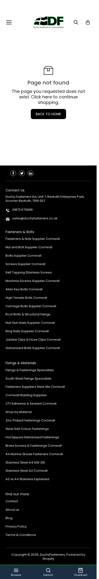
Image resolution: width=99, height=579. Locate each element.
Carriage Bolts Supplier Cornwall (31, 306)
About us (12, 510)
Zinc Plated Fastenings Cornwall (30, 421)
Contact (12, 501)
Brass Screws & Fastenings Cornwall (34, 446)
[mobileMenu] (9, 22)
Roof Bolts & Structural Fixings (28, 314)
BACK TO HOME (48, 114)
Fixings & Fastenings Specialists (30, 370)
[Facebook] (13, 173)
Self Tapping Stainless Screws (29, 273)
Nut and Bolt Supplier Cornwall (29, 247)
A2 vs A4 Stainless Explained (27, 479)
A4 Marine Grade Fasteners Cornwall (34, 454)
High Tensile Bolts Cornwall (26, 298)
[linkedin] (30, 173)
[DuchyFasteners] (48, 22)
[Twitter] (22, 173)
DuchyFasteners (52, 554)
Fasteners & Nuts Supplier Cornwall (33, 239)
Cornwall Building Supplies (26, 395)
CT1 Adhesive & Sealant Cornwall (31, 404)
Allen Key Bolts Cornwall (24, 289)
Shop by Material (19, 412)
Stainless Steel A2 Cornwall (27, 471)
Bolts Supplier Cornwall (23, 256)
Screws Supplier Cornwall (25, 264)
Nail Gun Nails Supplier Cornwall (30, 323)
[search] (76, 22)
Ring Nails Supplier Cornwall (27, 331)
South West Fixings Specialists (28, 379)
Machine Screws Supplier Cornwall (33, 281)
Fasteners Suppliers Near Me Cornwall (35, 387)
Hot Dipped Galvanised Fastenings (32, 437)
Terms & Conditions (21, 535)
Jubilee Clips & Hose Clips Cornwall (33, 340)
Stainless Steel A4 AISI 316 (25, 463)
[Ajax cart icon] (87, 22)
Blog (9, 518)
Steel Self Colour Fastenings (27, 429)
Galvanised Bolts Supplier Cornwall (33, 348)
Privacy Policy (16, 527)
